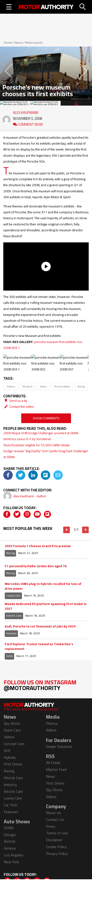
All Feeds (53, 762)
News (19, 42)
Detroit (10, 841)
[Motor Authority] (46, 7)
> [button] (85, 530)
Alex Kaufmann (25, 111)
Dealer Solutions (59, 746)
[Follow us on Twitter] (17, 514)
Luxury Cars (13, 595)
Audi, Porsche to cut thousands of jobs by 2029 (40, 626)
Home (8, 42)
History (11, 386)
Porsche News (62, 386)
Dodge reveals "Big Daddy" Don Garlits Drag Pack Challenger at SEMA (45, 454)
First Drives (13, 764)
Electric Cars (14, 615)
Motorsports (34, 42)
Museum (27, 386)
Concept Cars (14, 743)
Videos (9, 736)
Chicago (10, 834)
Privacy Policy (57, 853)
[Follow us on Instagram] (27, 514)
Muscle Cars (13, 777)
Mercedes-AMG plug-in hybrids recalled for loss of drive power (43, 586)
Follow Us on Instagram (40, 685)
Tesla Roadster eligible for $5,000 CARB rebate (36, 445)
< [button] (66, 530)
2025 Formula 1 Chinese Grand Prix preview (38, 546)
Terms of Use (57, 833)
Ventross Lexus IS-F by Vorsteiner (27, 439)
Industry (11, 633)
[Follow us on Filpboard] (47, 514)
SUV (7, 750)
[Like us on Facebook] (6, 514)
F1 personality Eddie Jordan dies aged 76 (36, 566)
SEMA (9, 827)
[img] (8, 475)
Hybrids (10, 757)
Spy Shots (12, 723)
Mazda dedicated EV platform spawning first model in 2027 (46, 606)
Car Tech (10, 804)
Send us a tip (17, 401)
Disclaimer (54, 839)
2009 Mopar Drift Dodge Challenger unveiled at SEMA (40, 433)
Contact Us (55, 819)
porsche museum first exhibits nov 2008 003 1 (42, 345)
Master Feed (56, 769)
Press (50, 826)
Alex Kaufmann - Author (29, 496)
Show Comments (46, 418)
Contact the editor (21, 406)
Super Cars (12, 730)
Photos (52, 723)
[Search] (83, 7)
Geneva (10, 848)
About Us (53, 812)
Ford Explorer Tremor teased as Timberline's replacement (39, 646)
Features (11, 811)
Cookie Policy (56, 846)
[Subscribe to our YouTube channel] (37, 514)
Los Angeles (13, 854)
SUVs (9, 656)
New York (11, 861)
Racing (81, 386)
